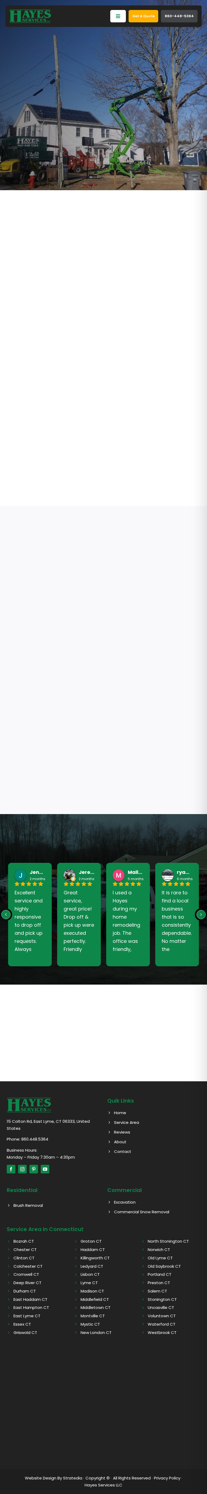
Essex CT (22, 1324)
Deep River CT (27, 1282)
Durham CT (24, 1291)
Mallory (135, 872)
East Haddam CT (30, 1299)
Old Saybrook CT (164, 1266)
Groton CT (91, 1241)
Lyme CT (89, 1282)
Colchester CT (28, 1266)
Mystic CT (90, 1324)
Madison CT (92, 1291)
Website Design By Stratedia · (54, 1478)
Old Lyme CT (160, 1258)
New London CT (96, 1332)
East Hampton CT (31, 1307)
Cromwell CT (26, 1274)
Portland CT (159, 1274)
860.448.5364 (34, 1139)
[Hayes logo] (29, 1099)
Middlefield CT (95, 1299)
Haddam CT (93, 1249)
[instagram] (22, 1169)
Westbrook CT (162, 1332)
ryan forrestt (184, 872)
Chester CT (25, 1249)
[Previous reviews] (6, 914)
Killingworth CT (95, 1258)
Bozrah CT (23, 1241)
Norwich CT (159, 1249)
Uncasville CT (161, 1307)
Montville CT (93, 1316)
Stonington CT (162, 1299)
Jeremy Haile (86, 872)
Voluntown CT (162, 1316)
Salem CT (157, 1291)
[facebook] (11, 1169)
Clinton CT (23, 1258)
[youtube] (45, 1169)
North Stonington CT (168, 1241)
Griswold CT (25, 1332)
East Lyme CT (26, 1316)
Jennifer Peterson (37, 872)
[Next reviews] (201, 914)
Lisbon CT (90, 1274)
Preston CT (159, 1282)
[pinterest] (33, 1169)
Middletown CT (96, 1307)
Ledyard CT (92, 1266)
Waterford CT (161, 1324)
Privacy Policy (167, 1478)
